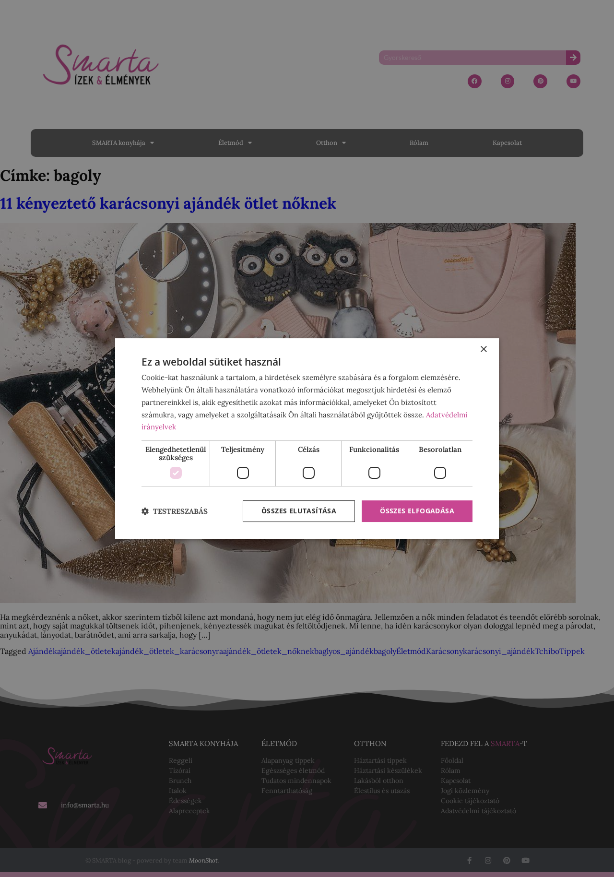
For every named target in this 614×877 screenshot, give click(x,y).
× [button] (483, 349)
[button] (175, 511)
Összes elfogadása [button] (417, 510)
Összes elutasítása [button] (298, 510)
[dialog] (307, 438)
